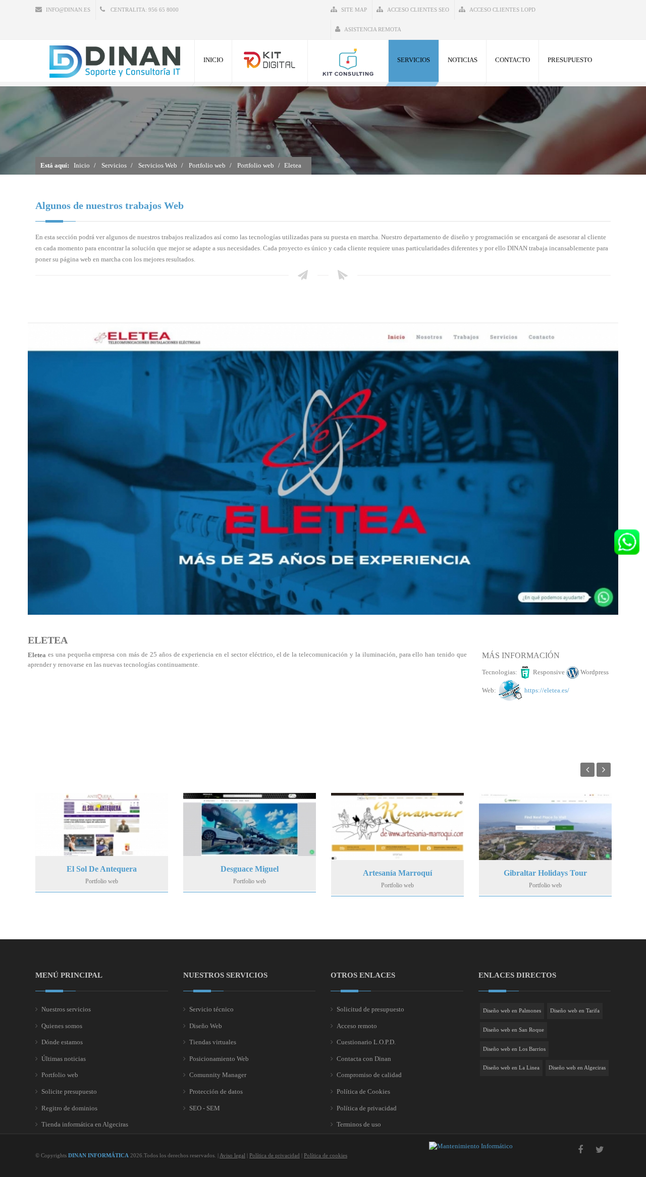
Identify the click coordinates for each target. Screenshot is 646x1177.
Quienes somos (61, 1026)
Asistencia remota (372, 29)
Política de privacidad (367, 1108)
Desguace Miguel (250, 869)
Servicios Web (157, 165)
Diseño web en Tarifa (575, 1010)
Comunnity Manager (217, 1075)
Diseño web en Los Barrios (514, 1049)
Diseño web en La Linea (511, 1067)
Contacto (512, 60)
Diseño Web (205, 1026)
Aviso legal (232, 1155)
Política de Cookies (363, 1091)
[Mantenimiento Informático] (471, 1146)
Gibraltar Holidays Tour (545, 873)
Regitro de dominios (69, 1108)
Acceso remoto (357, 1026)
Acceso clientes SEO (418, 10)
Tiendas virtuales (212, 1042)
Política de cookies (325, 1155)
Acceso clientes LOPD (502, 10)
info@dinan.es (68, 10)
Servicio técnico (211, 1009)
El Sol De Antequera (102, 869)
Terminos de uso (359, 1124)
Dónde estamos (62, 1042)
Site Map (354, 10)
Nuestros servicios (66, 1009)
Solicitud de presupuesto (370, 1009)
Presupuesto (570, 60)
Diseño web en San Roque (513, 1030)
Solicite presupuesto (69, 1091)
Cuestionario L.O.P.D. (366, 1042)
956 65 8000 (163, 10)
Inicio (213, 60)
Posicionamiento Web (219, 1058)
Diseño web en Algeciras (577, 1067)
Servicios (413, 60)
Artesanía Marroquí (397, 873)
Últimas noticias (63, 1058)
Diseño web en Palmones (512, 1010)
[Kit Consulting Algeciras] (348, 61)
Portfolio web (207, 165)
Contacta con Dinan (364, 1058)
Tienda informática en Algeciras (84, 1124)
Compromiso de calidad (369, 1075)
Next (604, 770)
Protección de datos (216, 1091)
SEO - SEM (204, 1108)
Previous (587, 770)
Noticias (462, 60)
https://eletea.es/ (546, 690)
